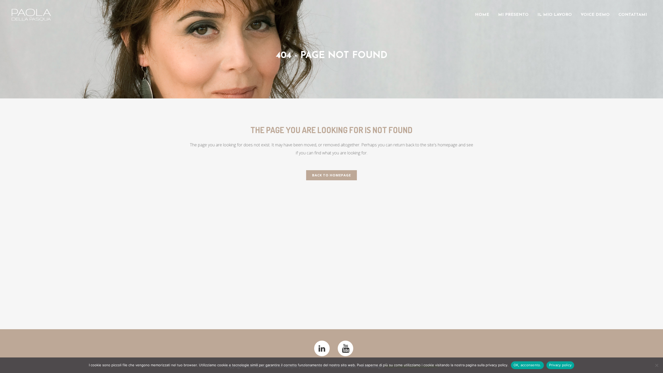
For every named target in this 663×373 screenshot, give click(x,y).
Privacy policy (560, 365)
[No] (656, 365)
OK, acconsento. (527, 365)
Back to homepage (331, 175)
